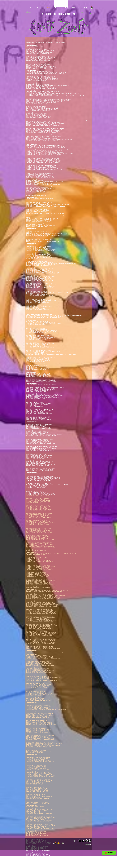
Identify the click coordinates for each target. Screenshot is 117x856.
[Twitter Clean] (83, 841)
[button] (90, 12)
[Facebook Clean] (80, 841)
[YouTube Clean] (89, 841)
